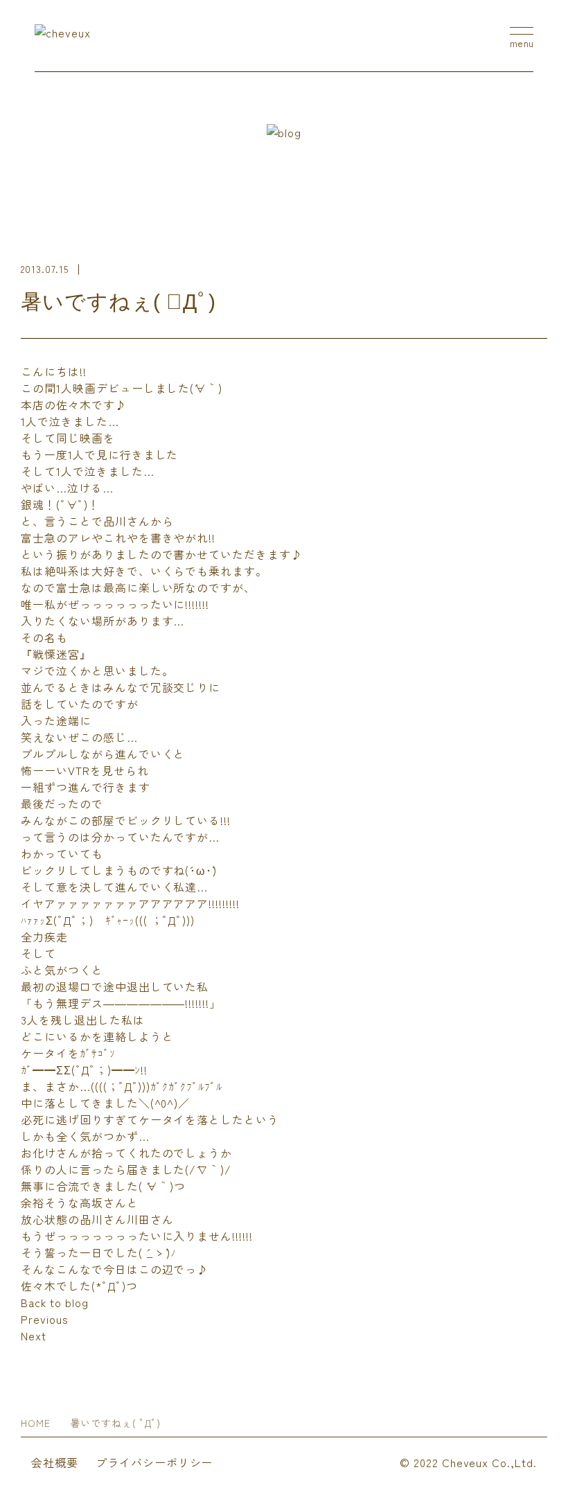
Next (33, 1335)
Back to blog (55, 1302)
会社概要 (54, 1462)
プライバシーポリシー (154, 1462)
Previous (45, 1319)
